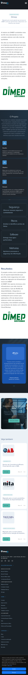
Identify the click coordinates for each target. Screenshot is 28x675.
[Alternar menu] (26, 3)
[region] (14, 665)
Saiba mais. (9, 665)
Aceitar (14, 669)
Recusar (14, 672)
